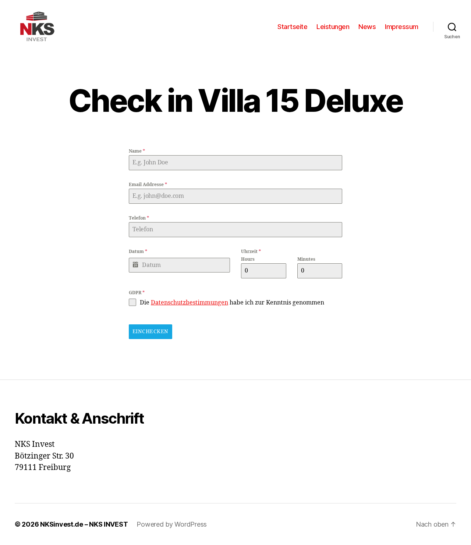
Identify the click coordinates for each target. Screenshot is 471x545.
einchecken (150, 331)
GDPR (137, 293)
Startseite (292, 27)
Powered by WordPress (172, 524)
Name (137, 151)
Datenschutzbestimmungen (189, 302)
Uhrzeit (251, 251)
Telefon (139, 218)
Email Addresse (148, 185)
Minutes (306, 259)
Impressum (401, 27)
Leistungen (332, 27)
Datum (138, 251)
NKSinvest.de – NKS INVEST (84, 524)
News (367, 27)
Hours (248, 259)
